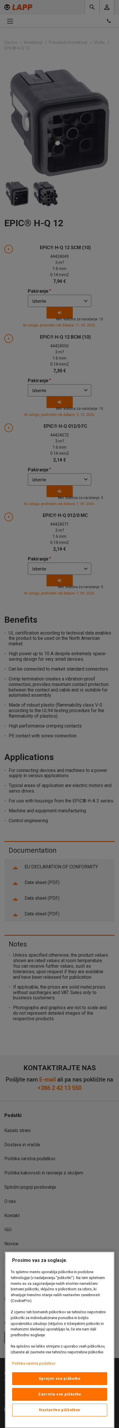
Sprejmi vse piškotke (59, 1378)
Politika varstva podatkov (33, 1363)
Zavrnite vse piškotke (59, 1394)
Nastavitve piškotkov (59, 1410)
